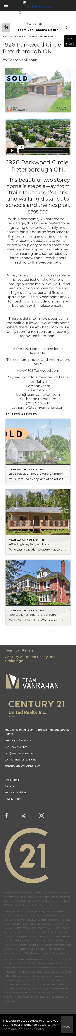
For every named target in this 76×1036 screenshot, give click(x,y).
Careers (9, 786)
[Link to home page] (38, 5)
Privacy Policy (12, 798)
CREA (34, 919)
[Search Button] (68, 28)
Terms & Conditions (16, 792)
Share (70, 44)
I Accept (67, 1024)
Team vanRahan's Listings (20, 36)
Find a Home (12, 779)
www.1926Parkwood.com (38, 370)
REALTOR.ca (11, 944)
